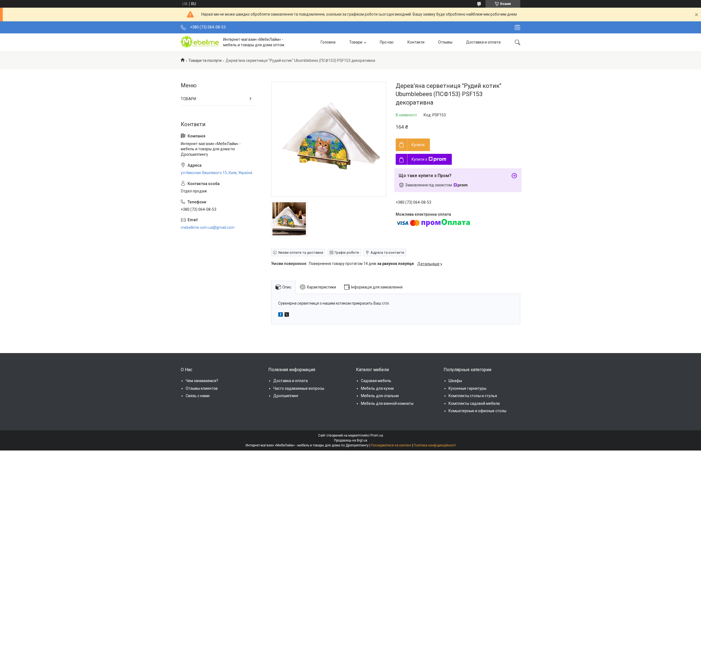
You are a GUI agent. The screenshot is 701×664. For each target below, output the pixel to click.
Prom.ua (376, 435)
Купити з (419, 159)
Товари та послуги (205, 60)
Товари (355, 42)
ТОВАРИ (188, 99)
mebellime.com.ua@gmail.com (207, 227)
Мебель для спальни (380, 396)
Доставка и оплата (483, 42)
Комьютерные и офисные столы (477, 411)
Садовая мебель (376, 381)
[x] (287, 315)
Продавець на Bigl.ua (350, 440)
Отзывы (445, 42)
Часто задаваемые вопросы (298, 388)
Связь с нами (197, 396)
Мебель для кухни (377, 388)
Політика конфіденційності (435, 445)
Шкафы (455, 381)
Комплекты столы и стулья (473, 396)
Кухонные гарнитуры (467, 388)
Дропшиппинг (286, 396)
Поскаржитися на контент (391, 445)
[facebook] (280, 315)
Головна (328, 42)
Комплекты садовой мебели (474, 403)
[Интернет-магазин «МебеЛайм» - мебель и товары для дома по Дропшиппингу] (200, 42)
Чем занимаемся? (202, 381)
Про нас (387, 42)
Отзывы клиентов (202, 388)
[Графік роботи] (517, 27)
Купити (418, 145)
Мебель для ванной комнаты (387, 403)
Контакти (415, 42)
